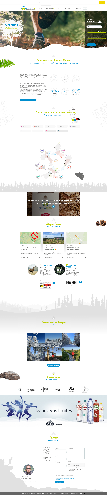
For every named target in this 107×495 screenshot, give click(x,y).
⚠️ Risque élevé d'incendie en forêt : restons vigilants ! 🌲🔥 (52, 248)
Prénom (57, 448)
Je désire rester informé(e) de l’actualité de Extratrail (64, 473)
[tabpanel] (53, 30)
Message (71, 448)
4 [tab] (27, 481)
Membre (57, 4)
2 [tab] (53, 49)
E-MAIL (57, 459)
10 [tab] (37, 481)
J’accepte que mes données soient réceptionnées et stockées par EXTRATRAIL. (64, 476)
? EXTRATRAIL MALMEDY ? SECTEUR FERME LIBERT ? (74, 248)
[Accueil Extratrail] (28, 8)
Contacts (78, 4)
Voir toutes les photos (53, 365)
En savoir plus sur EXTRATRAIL (28, 99)
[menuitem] (40, 8)
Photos (68, 4)
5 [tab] (29, 481)
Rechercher (91, 44)
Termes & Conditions (64, 493)
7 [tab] (32, 481)
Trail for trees (77, 8)
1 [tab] (52, 49)
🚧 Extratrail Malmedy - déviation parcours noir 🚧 (29, 248)
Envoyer (59, 482)
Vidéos (73, 4)
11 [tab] (39, 481)
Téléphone (58, 462)
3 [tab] (55, 49)
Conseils (59, 8)
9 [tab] (36, 481)
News (53, 4)
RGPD (76, 493)
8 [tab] (34, 481)
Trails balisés (49, 8)
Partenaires (63, 4)
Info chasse (67, 8)
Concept (40, 8)
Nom (57, 451)
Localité (57, 455)
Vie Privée (72, 493)
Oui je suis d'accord (102, 2)
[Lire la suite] (39, 257)
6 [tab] (30, 481)
